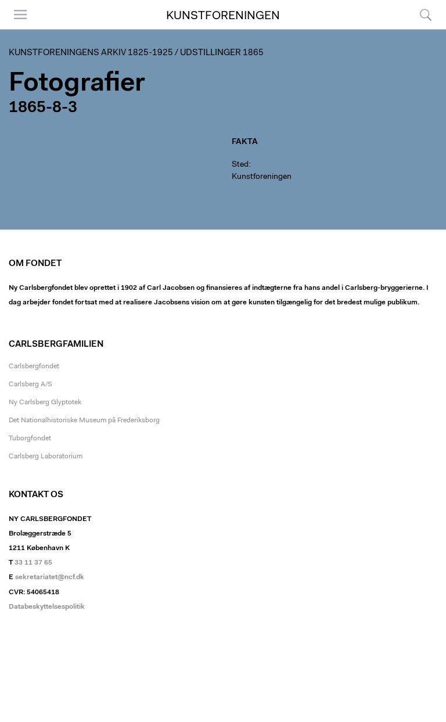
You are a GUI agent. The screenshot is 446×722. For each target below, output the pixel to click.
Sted (240, 165)
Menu (16, 28)
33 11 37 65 (33, 562)
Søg (418, 28)
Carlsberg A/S (30, 384)
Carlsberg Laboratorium (45, 456)
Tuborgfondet (30, 438)
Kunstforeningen (223, 16)
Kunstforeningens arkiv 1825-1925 (91, 53)
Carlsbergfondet (34, 366)
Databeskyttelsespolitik (47, 607)
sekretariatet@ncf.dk (49, 577)
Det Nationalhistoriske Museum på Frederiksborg (84, 420)
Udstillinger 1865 (222, 53)
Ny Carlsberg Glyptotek (45, 402)
